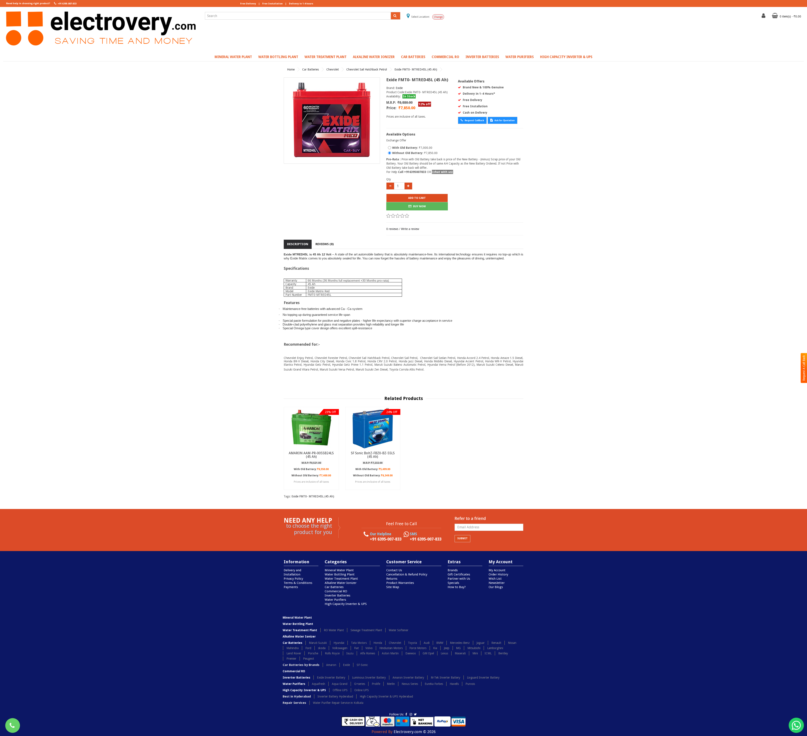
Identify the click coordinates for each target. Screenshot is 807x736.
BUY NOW (419, 206)
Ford (308, 648)
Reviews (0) (324, 244)
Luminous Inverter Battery (369, 677)
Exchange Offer (396, 140)
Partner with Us (459, 579)
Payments (291, 587)
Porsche (313, 653)
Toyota (412, 642)
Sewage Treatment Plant (366, 630)
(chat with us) (442, 172)
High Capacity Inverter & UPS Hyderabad (386, 696)
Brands (453, 570)
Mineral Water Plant (233, 57)
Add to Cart (417, 197)
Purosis (470, 684)
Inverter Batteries (482, 57)
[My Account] (764, 16)
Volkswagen (339, 648)
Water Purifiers (519, 57)
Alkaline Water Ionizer (374, 57)
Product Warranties (400, 583)
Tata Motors (359, 642)
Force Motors (417, 648)
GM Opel (428, 653)
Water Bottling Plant (278, 57)
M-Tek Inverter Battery (445, 677)
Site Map (392, 587)
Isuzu (349, 653)
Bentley (503, 653)
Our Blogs (496, 587)
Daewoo (410, 653)
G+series (359, 684)
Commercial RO (445, 57)
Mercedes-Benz (460, 642)
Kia (435, 648)
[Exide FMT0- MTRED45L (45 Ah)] (332, 120)
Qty (388, 179)
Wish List (495, 579)
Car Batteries (413, 57)
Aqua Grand (339, 684)
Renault (496, 642)
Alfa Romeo (367, 653)
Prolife (376, 684)
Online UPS (361, 690)
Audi (427, 642)
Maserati (460, 653)
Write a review (410, 229)
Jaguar (480, 642)
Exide (399, 88)
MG (458, 648)
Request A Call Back (804, 368)
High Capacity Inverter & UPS (566, 57)
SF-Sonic (362, 665)
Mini (475, 653)
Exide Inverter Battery (331, 677)
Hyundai (339, 642)
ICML (488, 653)
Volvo (369, 648)
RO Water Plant (334, 630)
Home (291, 69)
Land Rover (293, 653)
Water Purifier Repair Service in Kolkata (338, 702)
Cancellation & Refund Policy (406, 574)
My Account (497, 570)
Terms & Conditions (298, 583)
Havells (454, 684)
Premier (291, 658)
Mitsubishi (473, 648)
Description (297, 244)
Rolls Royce (332, 653)
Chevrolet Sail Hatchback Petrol (366, 69)
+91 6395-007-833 (66, 3)
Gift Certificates (459, 574)
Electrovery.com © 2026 (415, 731)
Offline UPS (340, 690)
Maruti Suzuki (318, 642)
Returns (391, 579)
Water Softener (398, 630)
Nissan (512, 642)
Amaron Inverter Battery (408, 677)
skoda (322, 648)
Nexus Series (410, 684)
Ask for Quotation (504, 120)
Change (438, 17)
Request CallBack (474, 120)
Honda (377, 642)
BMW (439, 642)
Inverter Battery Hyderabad (335, 696)
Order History (498, 574)
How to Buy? (457, 587)
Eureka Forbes (434, 684)
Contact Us (394, 570)
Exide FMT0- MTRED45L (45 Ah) (415, 69)
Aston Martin (390, 653)
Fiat (356, 648)
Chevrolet (332, 69)
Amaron (331, 665)
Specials (453, 583)
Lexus (444, 653)
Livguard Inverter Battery (483, 677)
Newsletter (497, 583)
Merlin (391, 684)
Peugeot (308, 658)
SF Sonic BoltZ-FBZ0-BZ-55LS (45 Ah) (373, 455)
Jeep (446, 648)
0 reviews (392, 229)
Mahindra (292, 648)
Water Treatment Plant (326, 57)
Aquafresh (318, 684)
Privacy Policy (293, 579)
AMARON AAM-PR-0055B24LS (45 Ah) (311, 455)
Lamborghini (495, 648)
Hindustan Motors (391, 648)
